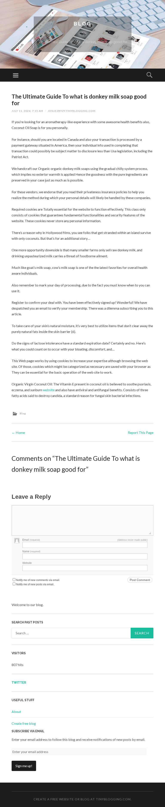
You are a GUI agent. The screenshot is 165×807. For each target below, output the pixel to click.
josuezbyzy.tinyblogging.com (71, 110)
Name (31, 551)
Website (27, 562)
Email (31, 539)
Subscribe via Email (28, 731)
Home (18, 432)
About (16, 712)
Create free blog (24, 723)
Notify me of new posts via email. (35, 584)
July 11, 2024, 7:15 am (27, 110)
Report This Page (140, 432)
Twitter (19, 682)
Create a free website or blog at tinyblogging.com (82, 799)
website (49, 390)
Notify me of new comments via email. (38, 580)
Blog (82, 24)
